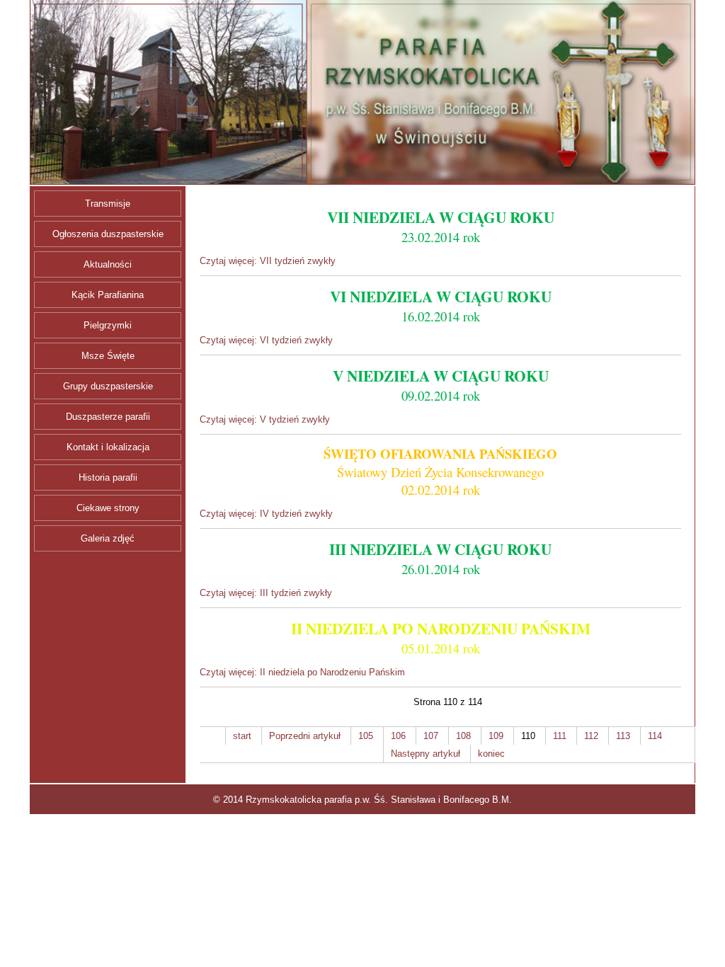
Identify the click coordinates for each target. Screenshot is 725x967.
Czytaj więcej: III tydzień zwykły (266, 593)
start (242, 736)
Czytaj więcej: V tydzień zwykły (265, 419)
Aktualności (108, 264)
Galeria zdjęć (108, 538)
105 (365, 736)
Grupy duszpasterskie (108, 386)
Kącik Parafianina (108, 295)
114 (655, 736)
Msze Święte (108, 355)
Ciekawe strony (107, 508)
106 (398, 736)
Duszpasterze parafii (108, 416)
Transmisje (107, 203)
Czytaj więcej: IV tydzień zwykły (266, 513)
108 (463, 736)
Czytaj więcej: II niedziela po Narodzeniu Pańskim (302, 672)
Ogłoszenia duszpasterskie (108, 234)
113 (623, 736)
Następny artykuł (425, 753)
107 (430, 736)
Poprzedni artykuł (305, 736)
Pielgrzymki (108, 325)
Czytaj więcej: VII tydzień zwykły (268, 261)
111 (559, 736)
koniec (491, 753)
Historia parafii (108, 477)
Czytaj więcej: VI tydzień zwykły (266, 340)
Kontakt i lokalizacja (108, 447)
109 (496, 736)
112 (591, 736)
